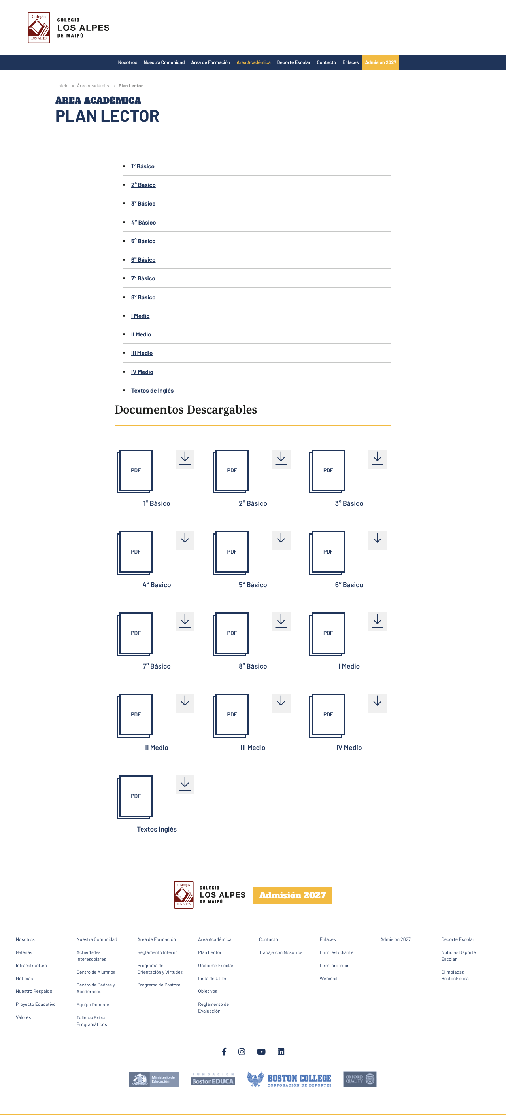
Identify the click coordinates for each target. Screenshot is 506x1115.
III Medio (142, 352)
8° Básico (143, 296)
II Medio (141, 334)
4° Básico (143, 222)
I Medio (140, 315)
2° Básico (143, 184)
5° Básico (143, 240)
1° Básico (143, 166)
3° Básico (143, 203)
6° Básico (143, 259)
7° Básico (143, 278)
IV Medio (142, 371)
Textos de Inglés (152, 390)
